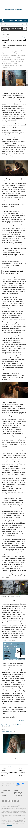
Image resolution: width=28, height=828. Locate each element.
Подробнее (9, 825)
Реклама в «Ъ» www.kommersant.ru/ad (14, 9)
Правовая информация (19, 793)
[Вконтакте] (6, 801)
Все (11, 766)
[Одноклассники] (12, 801)
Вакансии (3, 797)
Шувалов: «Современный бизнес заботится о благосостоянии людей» (9, 774)
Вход (19, 20)
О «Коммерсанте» (5, 790)
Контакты (3, 793)
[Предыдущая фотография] (1, 78)
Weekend (3, 33)
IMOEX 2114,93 (20, 24)
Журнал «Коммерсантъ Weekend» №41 (11, 725)
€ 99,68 (9, 24)
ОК (24, 29)
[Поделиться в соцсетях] (25, 37)
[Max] (18, 801)
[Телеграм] (2, 801)
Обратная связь (18, 792)
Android (16, 790)
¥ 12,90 (14, 24)
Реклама (3, 795)
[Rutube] (15, 801)
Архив (2, 792)
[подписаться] (14, 731)
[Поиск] (22, 20)
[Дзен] (9, 801)
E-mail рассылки (18, 795)
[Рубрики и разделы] (25, 20)
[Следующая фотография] (26, 78)
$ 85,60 (5, 24)
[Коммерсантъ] (2, 20)
